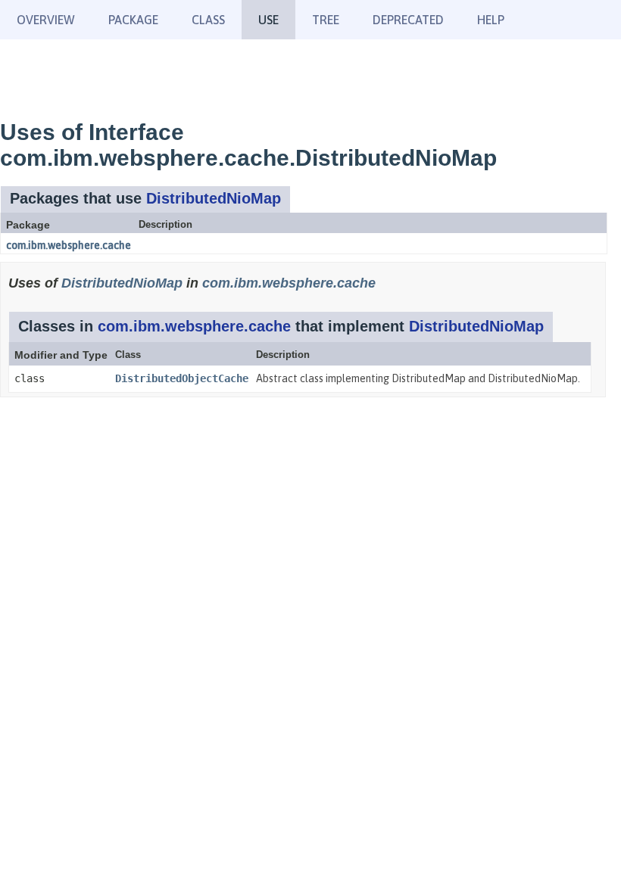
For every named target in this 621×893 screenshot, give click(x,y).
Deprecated (408, 19)
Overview (46, 19)
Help (490, 19)
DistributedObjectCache (181, 378)
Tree (325, 19)
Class (208, 19)
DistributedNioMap (213, 198)
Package (133, 19)
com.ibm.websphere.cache (68, 245)
